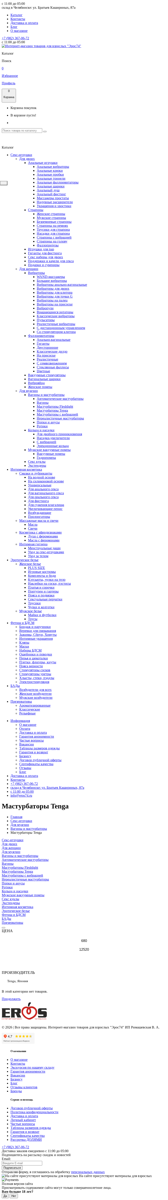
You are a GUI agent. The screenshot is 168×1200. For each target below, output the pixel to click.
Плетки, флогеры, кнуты (37, 662)
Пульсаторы (46, 320)
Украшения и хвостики (54, 206)
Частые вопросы (31, 740)
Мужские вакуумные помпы (49, 450)
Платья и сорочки (41, 587)
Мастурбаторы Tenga (52, 410)
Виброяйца (36, 383)
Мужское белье (30, 611)
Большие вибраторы (52, 281)
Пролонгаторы (39, 516)
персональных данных (88, 1172)
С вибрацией (46, 442)
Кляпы (24, 642)
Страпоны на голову (52, 241)
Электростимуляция (34, 682)
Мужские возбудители (35, 697)
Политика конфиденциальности (34, 1112)
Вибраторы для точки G (55, 296)
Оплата (24, 728)
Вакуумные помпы (51, 454)
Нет (13, 1196)
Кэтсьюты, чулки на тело (46, 579)
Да (5, 1196)
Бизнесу (25, 756)
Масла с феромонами (44, 540)
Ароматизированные (35, 705)
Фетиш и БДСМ (22, 623)
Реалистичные (47, 359)
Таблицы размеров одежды (39, 748)
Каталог (16, 15)
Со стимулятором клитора (56, 332)
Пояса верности (31, 666)
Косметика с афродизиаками (40, 532)
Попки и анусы (48, 422)
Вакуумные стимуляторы (47, 375)
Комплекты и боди (42, 575)
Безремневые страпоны (54, 222)
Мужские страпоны (51, 218)
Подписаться (12, 1167)
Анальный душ (48, 190)
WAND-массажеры (51, 277)
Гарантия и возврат (33, 752)
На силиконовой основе (46, 481)
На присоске (46, 355)
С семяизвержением (52, 363)
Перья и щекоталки (33, 658)
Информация (20, 721)
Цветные (43, 371)
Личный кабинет (23, 1120)
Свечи (32, 528)
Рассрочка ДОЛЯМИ (26, 1139)
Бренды (16, 1091)
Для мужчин (28, 391)
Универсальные (39, 485)
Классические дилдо (52, 351)
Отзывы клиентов (23, 1087)
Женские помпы (40, 387)
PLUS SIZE (36, 568)
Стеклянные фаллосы (53, 367)
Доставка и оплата (24, 23)
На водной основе (41, 477)
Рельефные (27, 713)
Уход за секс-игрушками (46, 552)
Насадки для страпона (53, 233)
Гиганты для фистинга (45, 253)
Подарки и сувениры (44, 265)
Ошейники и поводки (35, 654)
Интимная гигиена (33, 544)
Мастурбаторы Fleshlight (55, 406)
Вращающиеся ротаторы (55, 312)
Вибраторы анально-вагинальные (62, 284)
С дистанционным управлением (61, 328)
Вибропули (45, 308)
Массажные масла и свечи (38, 520)
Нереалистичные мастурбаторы (60, 418)
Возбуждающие (39, 513)
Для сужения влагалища (46, 505)
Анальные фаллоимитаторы (58, 182)
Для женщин (28, 269)
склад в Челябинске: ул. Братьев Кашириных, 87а (47, 787)
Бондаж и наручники (35, 627)
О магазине (19, 31)
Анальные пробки (50, 174)
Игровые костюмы (42, 572)
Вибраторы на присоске (55, 304)
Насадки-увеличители (53, 438)
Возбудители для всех (35, 690)
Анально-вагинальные (53, 340)
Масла (32, 524)
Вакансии (26, 744)
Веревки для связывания (37, 631)
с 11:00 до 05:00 (22, 791)
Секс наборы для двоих (45, 257)
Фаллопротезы (48, 245)
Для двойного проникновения (59, 434)
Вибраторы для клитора (54, 292)
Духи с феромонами (43, 536)
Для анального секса (43, 489)
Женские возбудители (35, 693)
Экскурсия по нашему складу (32, 1067)
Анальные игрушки (43, 163)
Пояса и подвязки (41, 595)
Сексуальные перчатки (45, 599)
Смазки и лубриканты (35, 473)
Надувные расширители (55, 202)
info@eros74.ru (21, 795)
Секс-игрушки (21, 155)
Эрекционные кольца (53, 446)
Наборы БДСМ (30, 650)
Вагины (43, 402)
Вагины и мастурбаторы (46, 395)
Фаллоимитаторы (41, 336)
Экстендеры (37, 465)
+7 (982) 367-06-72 (15, 38)
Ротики (42, 426)
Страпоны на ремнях (52, 225)
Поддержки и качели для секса (51, 261)
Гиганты (43, 343)
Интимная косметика (26, 469)
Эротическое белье (24, 560)
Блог (14, 27)
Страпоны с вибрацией (54, 237)
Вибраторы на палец (52, 300)
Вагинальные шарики (44, 379)
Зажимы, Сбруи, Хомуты (38, 634)
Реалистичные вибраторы (56, 324)
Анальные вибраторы (53, 166)
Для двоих (27, 159)
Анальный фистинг (51, 194)
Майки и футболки (42, 615)
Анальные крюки (50, 170)
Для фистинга (38, 501)
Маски (24, 646)
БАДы (15, 686)
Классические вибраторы (56, 316)
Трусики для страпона (53, 229)
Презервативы (21, 701)
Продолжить (11, 999)
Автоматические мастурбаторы (60, 399)
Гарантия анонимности (36, 736)
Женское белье (30, 564)
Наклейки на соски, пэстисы (49, 583)
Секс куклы (37, 461)
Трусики (34, 603)
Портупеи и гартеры (43, 591)
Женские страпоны (51, 214)
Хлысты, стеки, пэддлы (36, 678)
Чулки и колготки (41, 607)
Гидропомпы (46, 458)
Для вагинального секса (46, 493)
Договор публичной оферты (40, 760)
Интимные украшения (36, 638)
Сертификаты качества (36, 764)
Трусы (32, 619)
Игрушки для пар (41, 249)
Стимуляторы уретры (35, 674)
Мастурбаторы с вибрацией (57, 414)
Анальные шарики (51, 186)
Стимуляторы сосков (34, 670)
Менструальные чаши (44, 548)
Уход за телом (38, 556)
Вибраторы (36, 273)
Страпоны (35, 210)
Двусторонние (47, 347)
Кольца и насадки (41, 430)
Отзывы (25, 768)
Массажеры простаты (53, 198)
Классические (29, 709)
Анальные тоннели (51, 178)
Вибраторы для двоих (53, 288)
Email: (6, 1159)
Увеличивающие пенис (45, 509)
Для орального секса (43, 497)
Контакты (17, 19)
